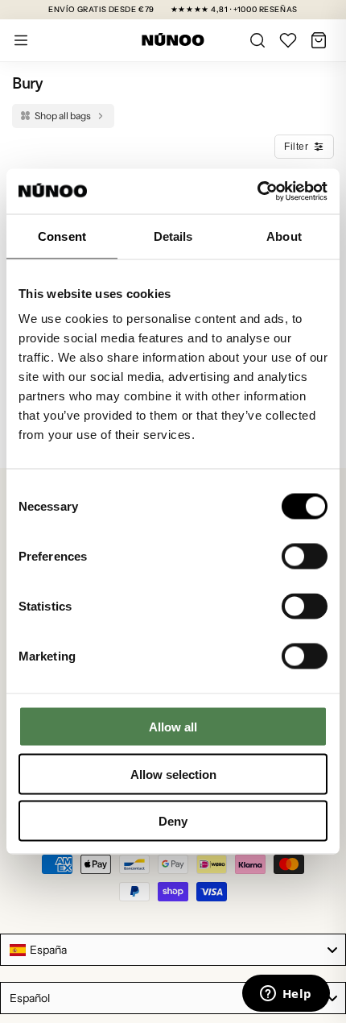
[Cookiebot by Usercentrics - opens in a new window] (257, 191)
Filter (296, 146)
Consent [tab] (62, 235)
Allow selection (173, 774)
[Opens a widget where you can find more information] (285, 995)
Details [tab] (173, 235)
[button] (318, 40)
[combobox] (173, 950)
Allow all (173, 727)
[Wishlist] (288, 40)
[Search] (257, 40)
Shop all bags (63, 116)
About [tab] (284, 235)
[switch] (304, 556)
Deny (173, 821)
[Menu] (21, 40)
